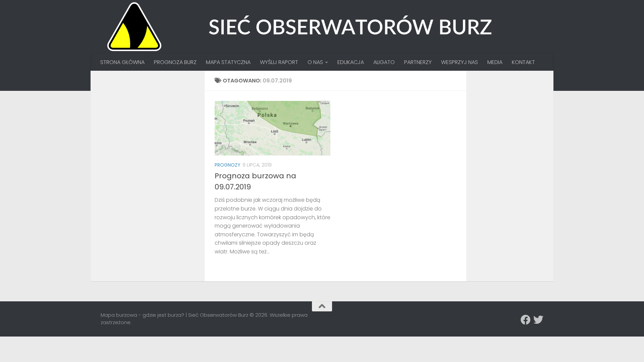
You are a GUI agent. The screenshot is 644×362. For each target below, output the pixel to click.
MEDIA (494, 62)
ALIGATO (384, 62)
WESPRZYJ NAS (459, 62)
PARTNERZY (418, 62)
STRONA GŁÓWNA (122, 62)
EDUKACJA (350, 62)
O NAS (315, 62)
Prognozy (227, 165)
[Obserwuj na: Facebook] (526, 320)
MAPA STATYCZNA (228, 62)
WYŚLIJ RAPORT (279, 62)
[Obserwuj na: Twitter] (538, 320)
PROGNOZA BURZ (175, 62)
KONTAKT (523, 62)
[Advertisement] (151, 123)
